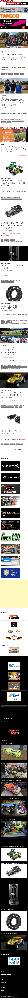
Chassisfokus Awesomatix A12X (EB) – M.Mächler (11, 780)
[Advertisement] (14, 594)
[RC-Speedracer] (10, 631)
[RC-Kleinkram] (10, 477)
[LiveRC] (14, 624)
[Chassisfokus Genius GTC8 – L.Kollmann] (14, 830)
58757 (21, 407)
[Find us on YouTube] (5, 982)
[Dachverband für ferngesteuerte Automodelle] (14, 637)
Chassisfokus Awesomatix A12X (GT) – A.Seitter (10, 762)
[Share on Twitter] (2, 990)
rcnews (22, 73)
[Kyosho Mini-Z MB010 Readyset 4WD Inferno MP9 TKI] (14, 854)
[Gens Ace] (10, 536)
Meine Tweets (3, 721)
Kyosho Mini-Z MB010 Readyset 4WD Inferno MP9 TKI (14, 183)
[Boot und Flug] (14, 649)
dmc (8, 119)
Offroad (3, 119)
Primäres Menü (26, 27)
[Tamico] (10, 15)
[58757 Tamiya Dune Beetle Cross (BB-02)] (14, 942)
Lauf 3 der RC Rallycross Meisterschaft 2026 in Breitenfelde (13, 351)
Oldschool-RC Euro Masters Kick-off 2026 (13, 147)
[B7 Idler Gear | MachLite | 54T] (14, 921)
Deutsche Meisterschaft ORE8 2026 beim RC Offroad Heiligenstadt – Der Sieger (13, 57)
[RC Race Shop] (14, 666)
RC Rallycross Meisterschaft (14, 368)
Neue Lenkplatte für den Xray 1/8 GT (12, 432)
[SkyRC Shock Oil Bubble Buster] (14, 894)
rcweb (3, 73)
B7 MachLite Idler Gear (21, 323)
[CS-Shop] (10, 489)
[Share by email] (3, 990)
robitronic (4, 280)
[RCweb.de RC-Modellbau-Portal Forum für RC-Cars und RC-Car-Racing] (14, 617)
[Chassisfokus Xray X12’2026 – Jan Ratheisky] (14, 752)
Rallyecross (4, 368)
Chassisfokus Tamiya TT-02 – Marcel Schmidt (10, 798)
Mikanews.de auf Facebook (7, 711)
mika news (17, 73)
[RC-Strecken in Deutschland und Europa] (17, 631)
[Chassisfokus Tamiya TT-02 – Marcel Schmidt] (14, 809)
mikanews (11, 73)
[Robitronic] (10, 501)
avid (11, 320)
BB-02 (17, 407)
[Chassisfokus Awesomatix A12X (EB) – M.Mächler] (14, 789)
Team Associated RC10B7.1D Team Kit (8, 323)
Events (2, 144)
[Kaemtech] (10, 524)
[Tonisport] (10, 465)
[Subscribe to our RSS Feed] (3, 982)
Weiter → (20, 449)
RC (6, 73)
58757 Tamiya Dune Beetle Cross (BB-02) (12, 393)
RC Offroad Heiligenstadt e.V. (18, 121)
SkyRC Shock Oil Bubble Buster (14, 266)
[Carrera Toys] (10, 548)
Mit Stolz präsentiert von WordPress (12, 996)
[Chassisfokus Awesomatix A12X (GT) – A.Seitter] (14, 770)
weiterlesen (8, 69)
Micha (11, 64)
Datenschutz (3, 996)
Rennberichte (4, 49)
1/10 (2, 320)
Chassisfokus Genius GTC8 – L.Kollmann (9, 819)
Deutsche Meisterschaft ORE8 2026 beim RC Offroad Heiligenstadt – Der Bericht (13, 102)
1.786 (15, 449)
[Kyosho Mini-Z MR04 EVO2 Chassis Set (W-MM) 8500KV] (14, 871)
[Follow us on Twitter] (2, 982)
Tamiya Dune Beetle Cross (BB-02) (8, 407)
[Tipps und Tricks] (14, 960)
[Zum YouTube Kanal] (14, 732)
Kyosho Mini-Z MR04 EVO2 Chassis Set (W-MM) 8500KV (12, 225)
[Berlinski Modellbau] (14, 9)
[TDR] (14, 685)
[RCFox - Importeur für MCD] (14, 676)
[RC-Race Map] (10, 572)
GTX (21, 444)
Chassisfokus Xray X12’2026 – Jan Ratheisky (9, 743)
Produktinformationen (6, 178)
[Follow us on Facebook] (1, 982)
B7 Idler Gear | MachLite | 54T (9, 306)
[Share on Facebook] (1, 990)
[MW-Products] (10, 513)
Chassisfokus (4, 740)
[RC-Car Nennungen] (10, 560)
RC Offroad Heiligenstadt (7, 122)
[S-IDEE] (13, 22)
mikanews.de (4, 27)
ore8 (11, 119)
